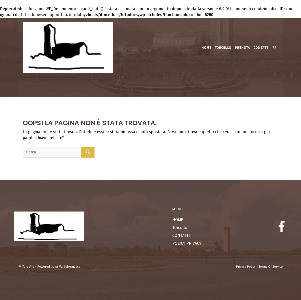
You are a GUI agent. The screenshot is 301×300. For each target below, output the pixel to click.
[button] (274, 47)
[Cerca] (88, 152)
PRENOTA (242, 48)
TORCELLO (223, 48)
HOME (206, 48)
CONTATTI (262, 48)
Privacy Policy (246, 267)
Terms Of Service (271, 267)
